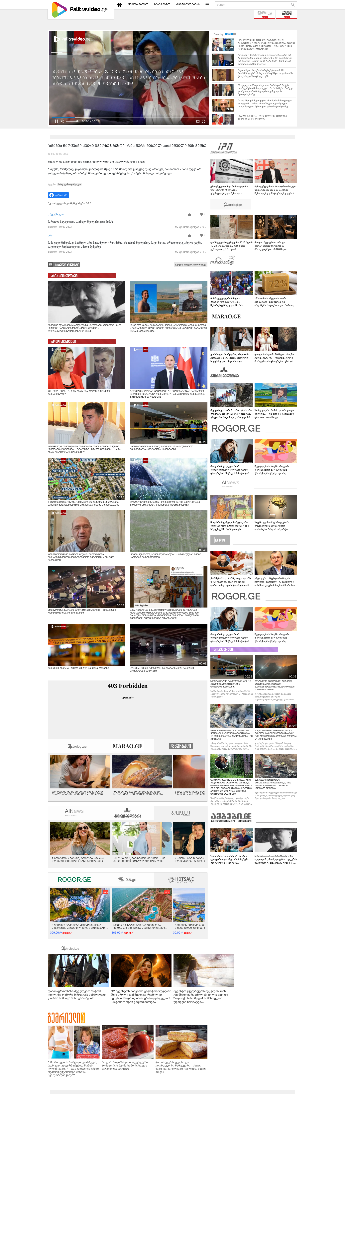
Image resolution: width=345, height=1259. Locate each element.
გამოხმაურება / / (192, 227)
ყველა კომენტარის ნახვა (190, 264)
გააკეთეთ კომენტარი (67, 264)
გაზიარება (61, 195)
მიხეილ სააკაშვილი (69, 184)
